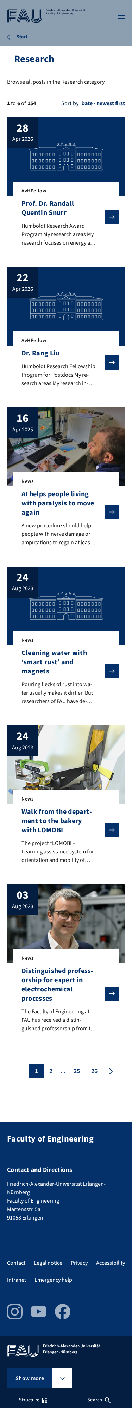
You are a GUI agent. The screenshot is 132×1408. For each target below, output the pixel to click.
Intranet (16, 1280)
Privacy (79, 1263)
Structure (29, 1399)
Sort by (69, 103)
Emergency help (53, 1280)
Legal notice (48, 1263)
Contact (16, 1263)
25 (77, 1071)
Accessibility (110, 1263)
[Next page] (110, 1071)
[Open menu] (121, 17)
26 (94, 1071)
